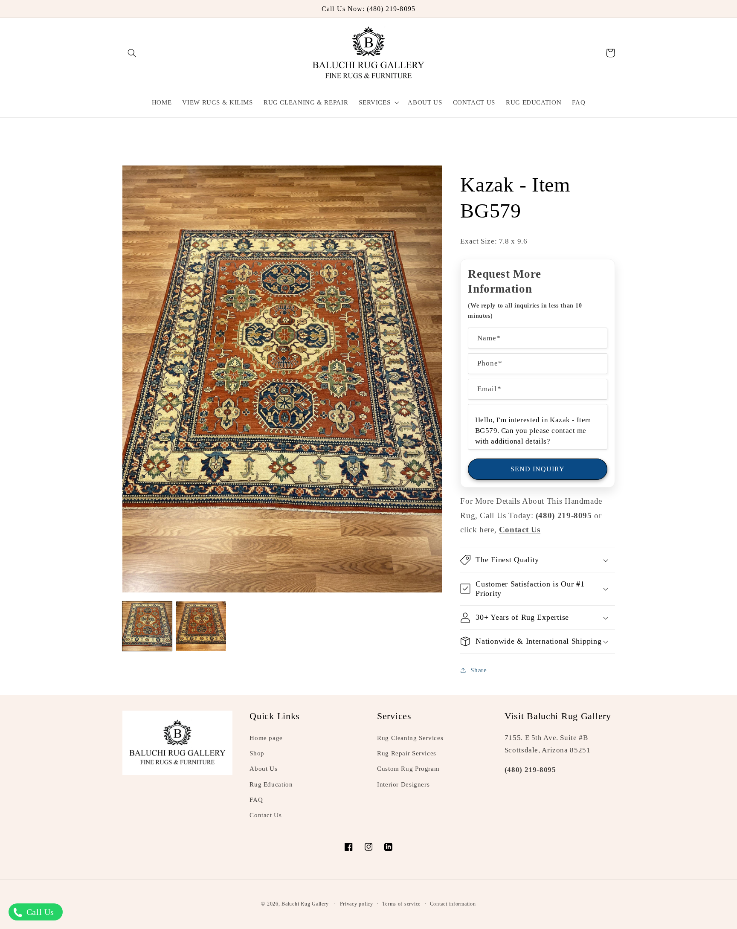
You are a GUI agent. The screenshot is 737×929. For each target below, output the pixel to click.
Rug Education (271, 784)
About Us (263, 768)
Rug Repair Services (406, 753)
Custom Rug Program (408, 768)
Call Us (39, 912)
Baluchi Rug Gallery (305, 903)
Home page (266, 737)
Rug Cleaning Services (410, 737)
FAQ (256, 799)
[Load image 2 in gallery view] (201, 626)
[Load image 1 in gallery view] (147, 626)
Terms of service (401, 903)
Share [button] (478, 670)
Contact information (453, 903)
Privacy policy (356, 903)
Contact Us (265, 815)
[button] (132, 53)
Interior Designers (403, 784)
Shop (257, 753)
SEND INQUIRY (538, 469)
